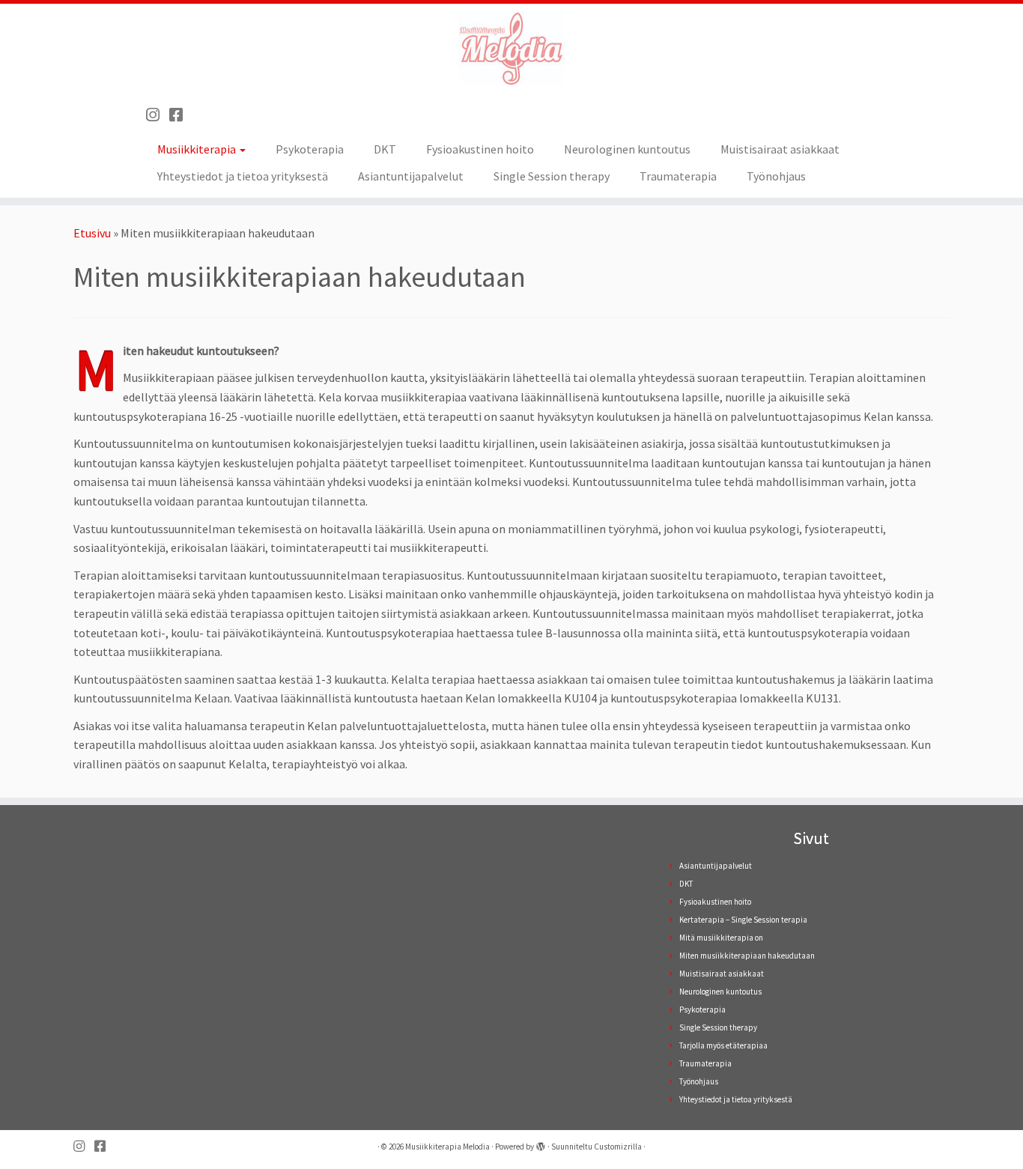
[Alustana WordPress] (540, 1143)
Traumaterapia (678, 175)
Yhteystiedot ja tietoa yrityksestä (242, 175)
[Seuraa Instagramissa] (157, 115)
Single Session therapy (552, 175)
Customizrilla (618, 1146)
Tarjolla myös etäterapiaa (723, 1045)
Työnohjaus (776, 175)
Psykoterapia (310, 149)
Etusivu (92, 232)
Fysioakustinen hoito (480, 149)
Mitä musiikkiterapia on (721, 937)
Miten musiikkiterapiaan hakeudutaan (747, 955)
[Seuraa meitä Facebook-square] (180, 115)
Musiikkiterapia (197, 149)
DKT (385, 149)
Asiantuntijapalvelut (411, 175)
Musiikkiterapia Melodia (447, 1146)
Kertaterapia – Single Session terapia (743, 919)
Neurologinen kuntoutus (627, 149)
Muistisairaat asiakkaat (780, 149)
